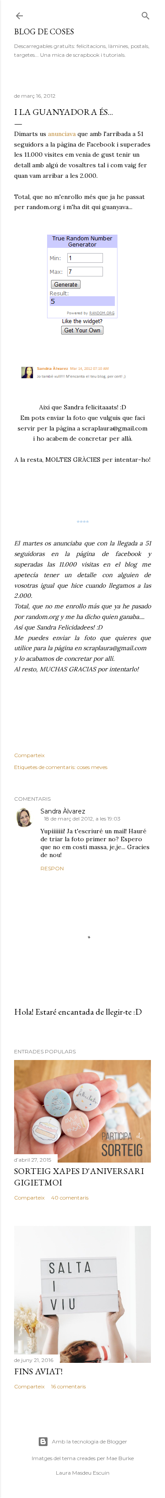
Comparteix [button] (29, 755)
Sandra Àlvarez (62, 811)
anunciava (62, 134)
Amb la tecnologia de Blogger (89, 1441)
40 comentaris (69, 1197)
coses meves (92, 767)
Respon (52, 868)
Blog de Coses (44, 31)
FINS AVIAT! (38, 1371)
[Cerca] (145, 13)
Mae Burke (120, 1458)
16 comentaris (68, 1386)
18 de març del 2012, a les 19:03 (82, 818)
